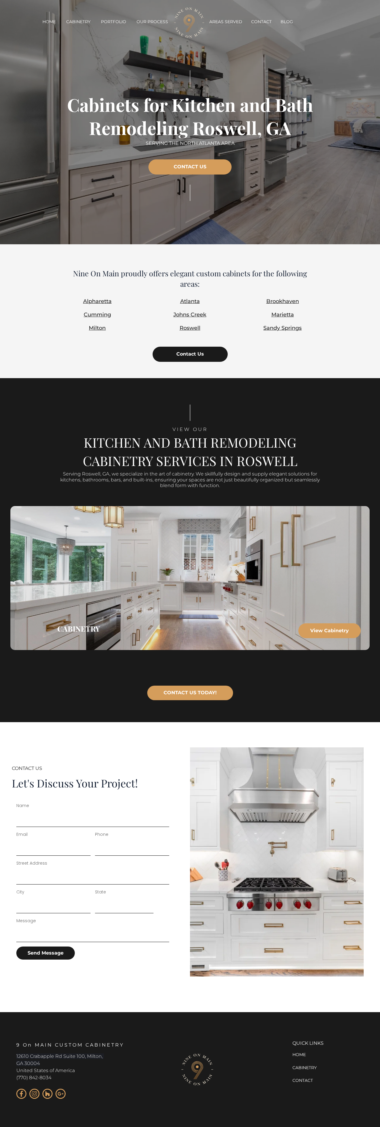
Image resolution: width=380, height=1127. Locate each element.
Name (22, 806)
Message (26, 921)
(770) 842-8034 (33, 1077)
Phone (101, 834)
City (20, 892)
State (100, 892)
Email (22, 834)
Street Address (31, 863)
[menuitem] (49, 22)
